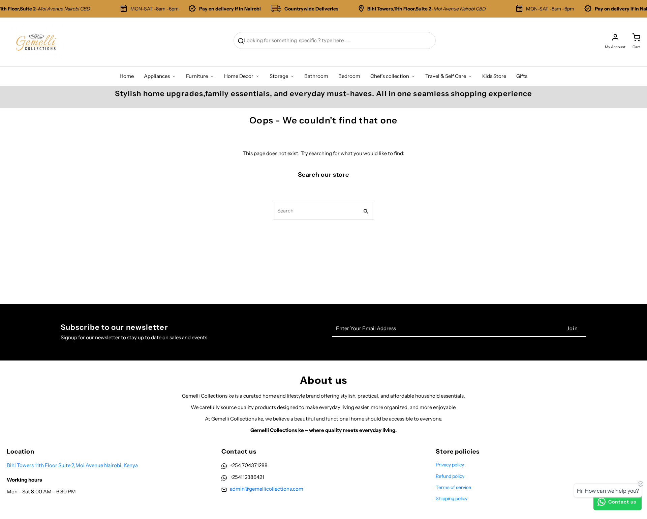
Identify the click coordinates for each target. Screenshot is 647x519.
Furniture (197, 76)
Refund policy (450, 476)
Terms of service (453, 487)
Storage (279, 76)
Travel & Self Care (445, 76)
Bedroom (349, 76)
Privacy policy (450, 465)
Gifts (521, 76)
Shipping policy (451, 498)
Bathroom (316, 76)
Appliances (157, 76)
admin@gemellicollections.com (266, 489)
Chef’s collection (389, 76)
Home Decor (238, 76)
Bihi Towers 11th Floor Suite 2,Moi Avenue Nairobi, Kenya (72, 465)
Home (127, 76)
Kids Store (494, 76)
